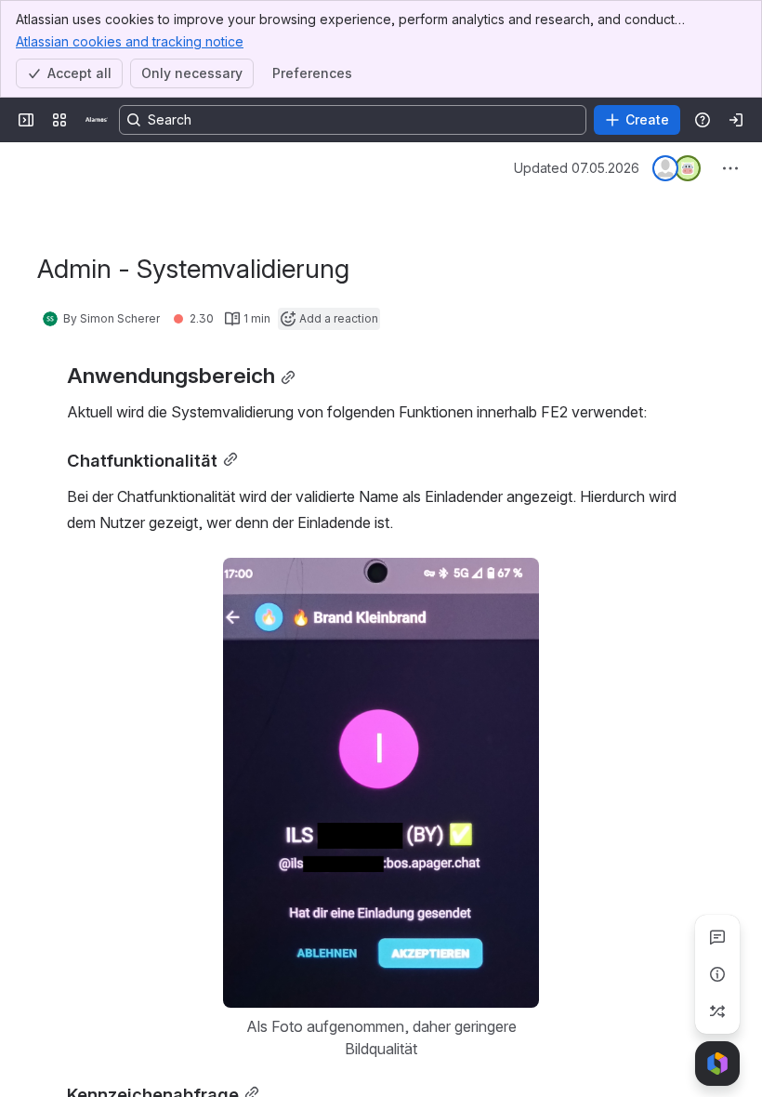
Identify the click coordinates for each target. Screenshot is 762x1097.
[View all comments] (717, 937)
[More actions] (730, 168)
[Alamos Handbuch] (97, 120)
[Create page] (717, 1011)
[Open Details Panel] (717, 974)
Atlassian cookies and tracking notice (129, 41)
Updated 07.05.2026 (576, 168)
